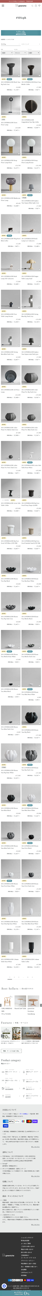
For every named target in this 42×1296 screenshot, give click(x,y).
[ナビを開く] (3, 6)
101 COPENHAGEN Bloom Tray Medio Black (29, 618)
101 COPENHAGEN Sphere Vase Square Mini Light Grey (30, 202)
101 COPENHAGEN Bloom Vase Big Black (29, 731)
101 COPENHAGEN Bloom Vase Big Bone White (9, 771)
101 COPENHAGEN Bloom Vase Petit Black (29, 847)
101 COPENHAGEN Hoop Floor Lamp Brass (9, 161)
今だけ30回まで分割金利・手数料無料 (21, 1)
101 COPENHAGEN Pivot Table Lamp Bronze (9, 315)
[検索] (32, 6)
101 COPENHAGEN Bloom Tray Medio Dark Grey (29, 655)
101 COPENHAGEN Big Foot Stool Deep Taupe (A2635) (30, 504)
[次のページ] (32, 977)
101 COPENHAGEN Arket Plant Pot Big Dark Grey (29, 391)
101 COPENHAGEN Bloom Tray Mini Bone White (29, 693)
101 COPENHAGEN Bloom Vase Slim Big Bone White (9, 923)
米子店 (3, 119)
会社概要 (23, 1269)
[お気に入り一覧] (39, 6)
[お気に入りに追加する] (19, 75)
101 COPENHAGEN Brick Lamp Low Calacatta (29, 240)
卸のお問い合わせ (26, 1252)
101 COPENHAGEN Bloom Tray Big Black (9, 580)
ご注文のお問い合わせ (28, 1246)
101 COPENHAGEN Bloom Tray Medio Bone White (9, 655)
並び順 (15, 49)
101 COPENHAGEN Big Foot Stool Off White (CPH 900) (10, 542)
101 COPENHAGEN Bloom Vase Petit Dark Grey (29, 885)
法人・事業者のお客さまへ (29, 1267)
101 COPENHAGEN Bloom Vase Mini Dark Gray (9, 847)
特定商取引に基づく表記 (28, 1264)
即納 (2, 49)
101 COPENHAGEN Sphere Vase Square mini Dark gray (29, 353)
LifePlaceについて (26, 1272)
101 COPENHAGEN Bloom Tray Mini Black (9, 690)
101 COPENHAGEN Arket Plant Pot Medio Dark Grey (9, 429)
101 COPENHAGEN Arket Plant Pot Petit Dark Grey (9, 466)
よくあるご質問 (26, 1243)
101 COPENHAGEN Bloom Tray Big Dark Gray (9, 618)
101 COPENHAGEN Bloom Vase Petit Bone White (9, 885)
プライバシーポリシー (28, 1261)
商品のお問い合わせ (27, 1249)
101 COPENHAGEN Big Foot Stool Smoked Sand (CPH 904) (30, 542)
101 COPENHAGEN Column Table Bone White (9, 960)
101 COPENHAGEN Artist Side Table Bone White (31, 466)
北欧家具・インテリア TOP (7, 39)
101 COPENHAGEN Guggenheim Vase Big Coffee (30, 121)
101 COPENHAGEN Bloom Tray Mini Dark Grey (9, 728)
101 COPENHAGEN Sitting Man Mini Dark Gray (9, 353)
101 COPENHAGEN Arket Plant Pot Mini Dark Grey (29, 429)
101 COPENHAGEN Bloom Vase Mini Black (9, 809)
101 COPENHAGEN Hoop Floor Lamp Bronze (29, 161)
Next (39, 1035)
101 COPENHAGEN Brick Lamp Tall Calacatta (9, 277)
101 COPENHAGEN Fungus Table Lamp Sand (29, 277)
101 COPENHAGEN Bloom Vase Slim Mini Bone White (29, 923)
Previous (2, 1035)
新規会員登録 (25, 1240)
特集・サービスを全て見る (11, 1051)
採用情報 (23, 1275)
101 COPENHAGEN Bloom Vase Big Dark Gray (29, 769)
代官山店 (24, 197)
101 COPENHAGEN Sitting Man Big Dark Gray (29, 315)
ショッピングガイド (27, 1238)
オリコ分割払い (24, 1114)
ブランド (30, 49)
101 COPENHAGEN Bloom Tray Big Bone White (29, 580)
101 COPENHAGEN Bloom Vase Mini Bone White (29, 809)
